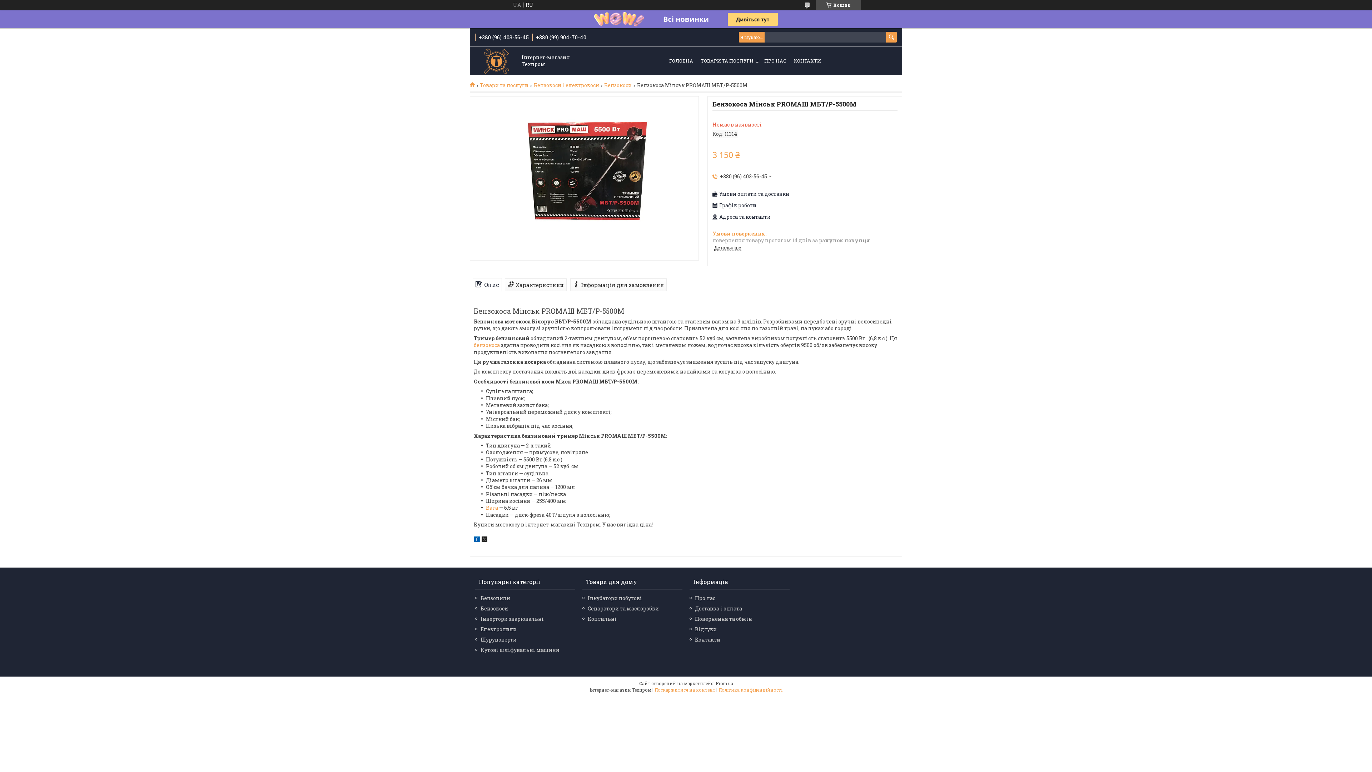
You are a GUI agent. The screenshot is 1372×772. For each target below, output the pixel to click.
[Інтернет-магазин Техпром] (496, 61)
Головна (681, 61)
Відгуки (706, 629)
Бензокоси (618, 85)
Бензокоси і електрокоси (566, 85)
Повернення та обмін (723, 618)
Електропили (499, 629)
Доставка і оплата (718, 608)
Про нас (775, 61)
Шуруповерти (499, 639)
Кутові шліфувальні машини (520, 650)
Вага (492, 507)
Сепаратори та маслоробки (623, 608)
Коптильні (602, 618)
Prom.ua (724, 683)
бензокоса (487, 345)
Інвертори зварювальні (512, 618)
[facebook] (477, 540)
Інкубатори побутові (615, 598)
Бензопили (495, 598)
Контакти (807, 61)
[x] (484, 540)
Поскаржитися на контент (685, 690)
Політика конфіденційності (750, 690)
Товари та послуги (727, 61)
